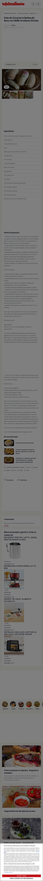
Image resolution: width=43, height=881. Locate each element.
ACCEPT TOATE (21, 876)
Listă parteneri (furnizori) (8, 872)
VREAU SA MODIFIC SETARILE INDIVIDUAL (21, 878)
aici (16, 858)
